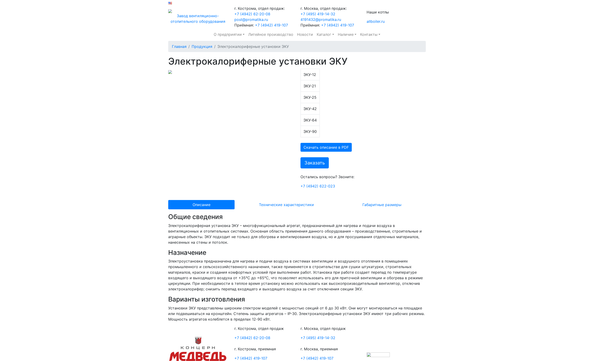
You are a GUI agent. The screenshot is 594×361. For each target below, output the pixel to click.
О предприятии (228, 34)
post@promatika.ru (251, 19)
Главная (179, 46)
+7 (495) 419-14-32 (317, 14)
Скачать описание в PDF (326, 147)
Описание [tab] (201, 204)
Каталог (324, 34)
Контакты (369, 34)
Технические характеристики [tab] (286, 204)
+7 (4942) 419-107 (271, 25)
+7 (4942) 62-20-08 (252, 14)
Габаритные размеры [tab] (381, 204)
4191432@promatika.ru (320, 19)
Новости (305, 34)
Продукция (202, 46)
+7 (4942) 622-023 (317, 186)
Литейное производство (270, 34)
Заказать (314, 163)
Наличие (346, 34)
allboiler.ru (376, 21)
